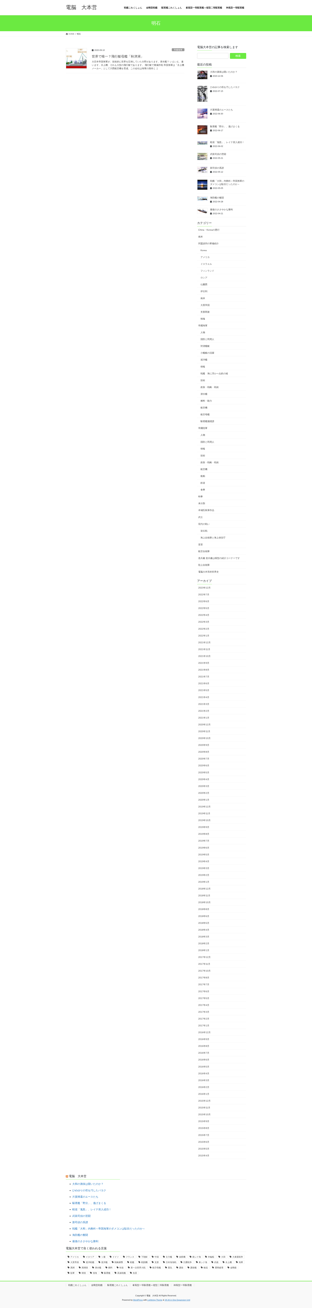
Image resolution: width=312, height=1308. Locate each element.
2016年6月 (203, 1059)
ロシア (204, 277)
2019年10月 (204, 820)
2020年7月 (203, 758)
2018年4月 (203, 930)
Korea (204, 250)
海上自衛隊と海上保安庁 (213, 537)
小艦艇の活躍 (207, 353)
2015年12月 (204, 1100)
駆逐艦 (107, 1273)
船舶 (203, 476)
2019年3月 (203, 868)
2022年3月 (203, 622)
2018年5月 (203, 923)
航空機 (204, 407)
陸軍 (72, 1273)
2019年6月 (203, 847)
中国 (157, 1257)
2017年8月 (203, 977)
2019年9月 (203, 827)
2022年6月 (203, 601)
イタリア (90, 1257)
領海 (95, 1273)
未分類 (201, 503)
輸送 (206, 1267)
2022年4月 (203, 615)
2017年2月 (203, 1018)
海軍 (241, 1262)
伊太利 (204, 291)
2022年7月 (203, 594)
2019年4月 (203, 861)
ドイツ (115, 1257)
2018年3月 (203, 936)
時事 (200, 496)
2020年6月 (203, 765)
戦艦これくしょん (77, 1285)
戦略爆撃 (119, 1262)
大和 (223, 1257)
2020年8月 (203, 752)
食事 (203, 489)
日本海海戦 (171, 1262)
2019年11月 (204, 813)
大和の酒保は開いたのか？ (223, 72)
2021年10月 (204, 656)
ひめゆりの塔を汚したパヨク (225, 87)
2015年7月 (203, 1135)
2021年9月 (203, 663)
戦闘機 (144, 1262)
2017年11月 (204, 964)
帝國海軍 (178, 50)
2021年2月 (203, 711)
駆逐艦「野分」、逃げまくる (225, 126)
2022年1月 (203, 635)
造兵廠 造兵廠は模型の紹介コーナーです (219, 558)
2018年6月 (203, 916)
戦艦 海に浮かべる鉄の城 (214, 373)
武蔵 (216, 1262)
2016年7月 (203, 1053)
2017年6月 (203, 991)
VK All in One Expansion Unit (177, 1300)
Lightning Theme (154, 1300)
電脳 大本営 (77, 1176)
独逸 (203, 318)
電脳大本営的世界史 (208, 571)
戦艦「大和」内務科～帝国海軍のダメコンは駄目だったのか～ (108, 1228)
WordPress (138, 1300)
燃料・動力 (206, 400)
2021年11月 (204, 649)
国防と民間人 (207, 339)
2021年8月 (203, 669)
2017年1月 (203, 1025)
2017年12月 (204, 957)
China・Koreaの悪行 (209, 230)
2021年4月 (203, 697)
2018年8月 (203, 909)
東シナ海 (203, 1262)
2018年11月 (204, 895)
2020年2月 (203, 793)
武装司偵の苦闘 (218, 154)
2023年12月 (204, 587)
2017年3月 (203, 1012)
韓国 (84, 1273)
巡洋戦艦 (90, 1262)
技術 (203, 380)
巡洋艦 (204, 359)
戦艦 (132, 1262)
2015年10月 (204, 1114)
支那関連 (205, 312)
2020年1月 (203, 799)
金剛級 (233, 1267)
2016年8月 (203, 1046)
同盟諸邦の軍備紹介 (208, 243)
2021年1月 (203, 717)
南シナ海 (196, 1257)
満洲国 (85, 1267)
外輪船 (211, 1257)
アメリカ (205, 257)
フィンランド (207, 270)
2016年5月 (203, 1066)
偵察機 (182, 1257)
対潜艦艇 (205, 346)
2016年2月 (203, 1087)
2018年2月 (203, 943)
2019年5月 (203, 854)
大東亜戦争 (237, 1257)
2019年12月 (204, 806)
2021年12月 (204, 642)
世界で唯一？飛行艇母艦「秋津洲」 (118, 56)
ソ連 (103, 1257)
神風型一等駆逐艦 (183, 1285)
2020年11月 (204, 731)
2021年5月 (203, 690)
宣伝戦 (204, 531)
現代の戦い (204, 524)
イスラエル (206, 264)
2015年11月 (204, 1107)
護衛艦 (193, 1267)
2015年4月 (203, 1155)
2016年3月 (203, 1080)
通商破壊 (219, 1267)
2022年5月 (203, 608)
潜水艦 (204, 394)
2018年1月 (203, 950)
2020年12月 (204, 724)
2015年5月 (203, 1148)
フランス (130, 1257)
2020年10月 (204, 738)
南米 (200, 236)
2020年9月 (203, 745)
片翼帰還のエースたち (221, 109)
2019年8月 (203, 834)
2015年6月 (203, 1142)
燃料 (110, 1267)
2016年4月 (203, 1073)
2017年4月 (203, 1005)
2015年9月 (203, 1121)
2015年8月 (203, 1128)
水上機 (228, 1262)
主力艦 (169, 1257)
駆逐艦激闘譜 (207, 421)
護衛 (181, 1267)
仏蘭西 (204, 284)
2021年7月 (203, 676)
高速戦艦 (121, 1273)
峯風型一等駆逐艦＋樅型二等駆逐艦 (150, 1285)
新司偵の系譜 (217, 168)
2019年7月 (203, 840)
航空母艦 (205, 414)
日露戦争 (187, 1262)
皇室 (200, 544)
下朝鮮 (144, 1257)
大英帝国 (205, 305)
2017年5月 (203, 998)
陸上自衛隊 (204, 565)
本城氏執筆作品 (206, 510)
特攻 (121, 1267)
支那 (157, 1262)
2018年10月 (204, 902)
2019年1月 (203, 882)
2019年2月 (203, 875)
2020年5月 (203, 772)
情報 (203, 366)
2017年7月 (203, 984)
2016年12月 (204, 1032)
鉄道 (203, 483)
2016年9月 (203, 1039)
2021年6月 (203, 683)
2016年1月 (203, 1094)
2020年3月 (203, 786)
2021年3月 (203, 704)
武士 (200, 517)
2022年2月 (203, 629)
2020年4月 (203, 779)
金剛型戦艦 (97, 1285)
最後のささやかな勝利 (221, 209)
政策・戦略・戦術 (210, 387)
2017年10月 (204, 970)
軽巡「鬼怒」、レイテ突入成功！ (227, 142)
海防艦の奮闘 (217, 197)
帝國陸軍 (202, 428)
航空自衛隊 (204, 551)
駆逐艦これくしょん (117, 1285)
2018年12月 (204, 888)
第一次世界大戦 (138, 1267)
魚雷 (135, 1273)
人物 (203, 332)
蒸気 (170, 1267)
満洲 (72, 1267)
